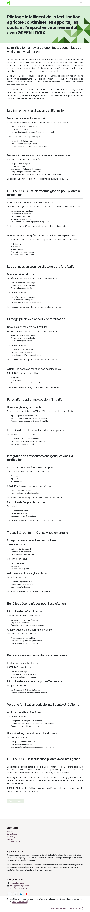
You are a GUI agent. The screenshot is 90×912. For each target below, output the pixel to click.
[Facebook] (9, 894)
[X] (15, 894)
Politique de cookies (19, 902)
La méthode (12, 834)
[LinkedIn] (21, 894)
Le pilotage (11, 836)
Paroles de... (12, 839)
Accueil (10, 831)
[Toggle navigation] (80, 3)
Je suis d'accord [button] (75, 908)
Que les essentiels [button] (59, 908)
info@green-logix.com (19, 886)
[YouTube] (26, 894)
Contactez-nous (15, 801)
